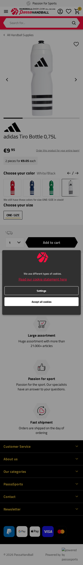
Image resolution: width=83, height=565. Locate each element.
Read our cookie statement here (43, 279)
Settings (41, 291)
